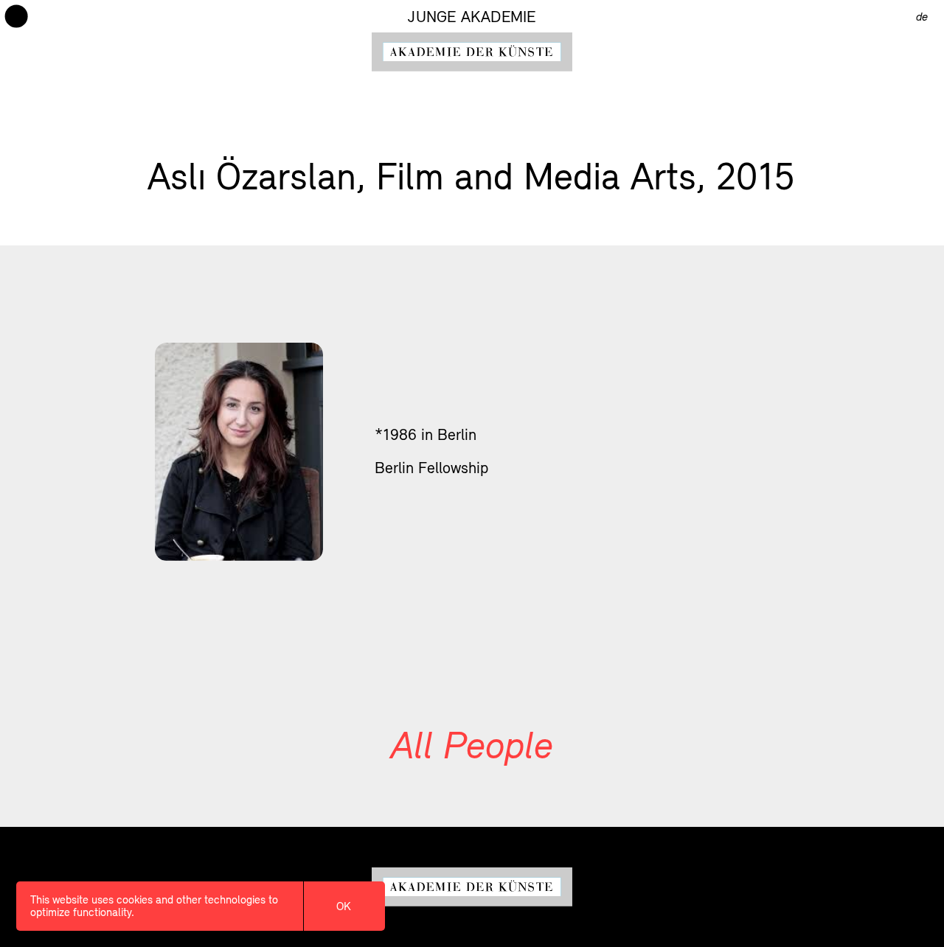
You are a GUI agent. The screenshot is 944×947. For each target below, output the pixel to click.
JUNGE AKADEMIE (471, 16)
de (922, 16)
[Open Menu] (16, 16)
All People (472, 744)
